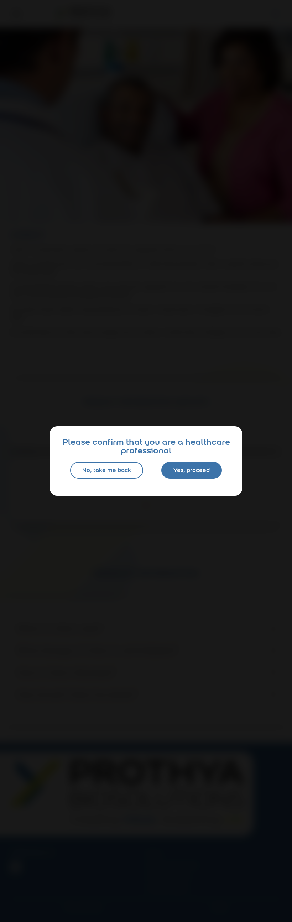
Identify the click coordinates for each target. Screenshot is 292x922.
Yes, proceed (191, 470)
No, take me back (106, 470)
